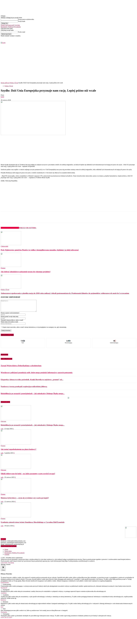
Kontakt (6, 554)
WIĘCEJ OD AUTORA (27, 228)
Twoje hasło (21, 21)
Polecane (3, 421)
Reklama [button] (3, 600)
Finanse (3, 268)
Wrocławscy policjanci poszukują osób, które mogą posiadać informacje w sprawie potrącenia (36, 373)
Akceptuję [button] (11, 563)
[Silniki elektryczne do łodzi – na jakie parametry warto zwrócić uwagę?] (16, 468)
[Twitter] (112, 38)
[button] (132, 76)
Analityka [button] (4, 593)
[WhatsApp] (38, 219)
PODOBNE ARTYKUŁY (10, 228)
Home (6, 549)
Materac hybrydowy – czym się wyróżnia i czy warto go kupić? (25, 498)
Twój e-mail (21, 32)
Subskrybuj (114, 339)
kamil (2, 97)
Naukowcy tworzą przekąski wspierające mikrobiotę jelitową (24, 386)
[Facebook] (110, 38)
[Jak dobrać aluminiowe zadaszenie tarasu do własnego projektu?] (11, 266)
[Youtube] (114, 38)
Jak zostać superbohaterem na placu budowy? (18, 449)
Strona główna (5, 83)
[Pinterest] (32, 219)
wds (2, 428)
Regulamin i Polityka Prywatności (11, 27)
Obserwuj (68, 339)
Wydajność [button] (4, 588)
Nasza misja (8, 551)
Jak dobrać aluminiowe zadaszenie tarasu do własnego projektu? (26, 272)
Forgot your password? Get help (10, 25)
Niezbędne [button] (4, 612)
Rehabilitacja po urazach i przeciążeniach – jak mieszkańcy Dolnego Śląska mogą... (32, 393)
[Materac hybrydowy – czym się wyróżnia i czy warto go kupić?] (16, 492)
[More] (45, 219)
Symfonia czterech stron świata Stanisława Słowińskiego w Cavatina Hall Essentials (32, 522)
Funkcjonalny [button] (5, 582)
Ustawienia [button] (4, 563)
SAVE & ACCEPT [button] (6, 617)
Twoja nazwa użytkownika (26, 19)
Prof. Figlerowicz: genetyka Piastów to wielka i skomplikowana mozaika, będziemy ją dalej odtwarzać (40, 250)
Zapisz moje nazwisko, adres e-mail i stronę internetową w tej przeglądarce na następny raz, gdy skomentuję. (35, 327)
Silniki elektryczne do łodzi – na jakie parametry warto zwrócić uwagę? (28, 474)
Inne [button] (2, 607)
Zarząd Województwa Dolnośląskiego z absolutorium (21, 366)
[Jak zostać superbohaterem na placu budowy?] (16, 444)
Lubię (22, 339)
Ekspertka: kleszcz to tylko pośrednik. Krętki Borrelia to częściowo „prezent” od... (32, 380)
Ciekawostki (4, 246)
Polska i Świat (14, 83)
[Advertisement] (30, 149)
